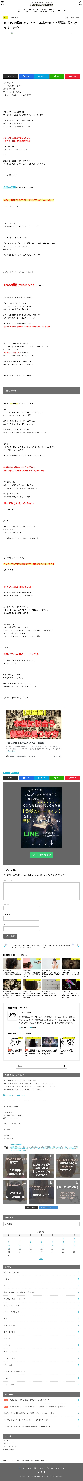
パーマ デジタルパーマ (13, 1312)
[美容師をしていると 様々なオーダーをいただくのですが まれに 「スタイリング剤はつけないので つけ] (68, 1192)
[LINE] (65, 10)
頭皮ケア (7, 1338)
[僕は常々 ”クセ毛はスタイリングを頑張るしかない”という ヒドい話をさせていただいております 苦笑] (41, 1166)
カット (6, 17)
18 (20, 1249)
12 (31, 1245)
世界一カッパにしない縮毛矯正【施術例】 (19, 1292)
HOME (5, 1460)
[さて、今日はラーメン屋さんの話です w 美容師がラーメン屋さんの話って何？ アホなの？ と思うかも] (41, 1192)
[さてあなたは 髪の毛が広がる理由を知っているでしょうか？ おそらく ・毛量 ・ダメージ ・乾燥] (15, 1192)
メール (6, 914)
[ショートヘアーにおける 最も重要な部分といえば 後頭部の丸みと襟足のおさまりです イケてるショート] (68, 1166)
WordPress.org (9, 1450)
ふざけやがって (9, 1325)
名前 (6, 904)
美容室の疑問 (9, 1385)
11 (20, 1245)
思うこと (15, 772)
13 (42, 1245)
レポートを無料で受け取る (41, 855)
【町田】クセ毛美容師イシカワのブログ (37, 1476)
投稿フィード (8, 1443)
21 (52, 1249)
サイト (5, 925)
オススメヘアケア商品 (12, 1305)
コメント (7, 881)
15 (63, 1245)
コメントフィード (10, 1446)
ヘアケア (7, 1345)
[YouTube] (59, 10)
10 (9, 1245)
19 (31, 1249)
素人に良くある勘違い (12, 1272)
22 (63, 1249)
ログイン (6, 1440)
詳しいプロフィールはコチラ (14, 1095)
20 (42, 1249)
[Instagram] (62, 10)
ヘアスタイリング (10, 1352)
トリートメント (9, 1332)
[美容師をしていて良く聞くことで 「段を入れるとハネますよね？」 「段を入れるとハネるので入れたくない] (15, 1166)
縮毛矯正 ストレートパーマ (14, 1299)
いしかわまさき (9, 1358)
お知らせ (7, 1279)
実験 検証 (8, 1365)
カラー (6, 1319)
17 (9, 1249)
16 (74, 1245)
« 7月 (41, 1259)
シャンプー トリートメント (14, 1371)
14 (52, 1245)
